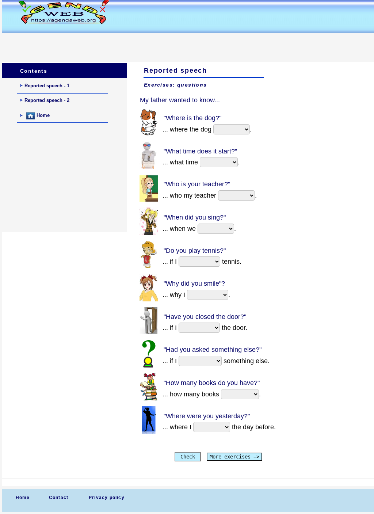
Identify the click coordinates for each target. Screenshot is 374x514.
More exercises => (234, 457)
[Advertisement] (135, 42)
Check (188, 457)
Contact (58, 497)
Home (42, 115)
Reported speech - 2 (46, 100)
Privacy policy (107, 497)
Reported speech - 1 (46, 85)
